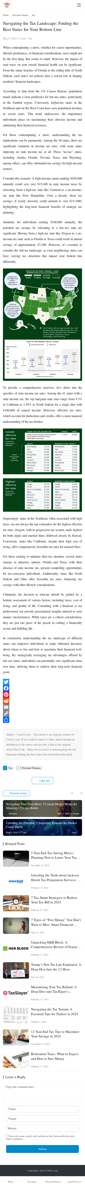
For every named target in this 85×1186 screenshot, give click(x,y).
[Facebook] (42, 688)
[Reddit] (42, 701)
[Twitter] (42, 682)
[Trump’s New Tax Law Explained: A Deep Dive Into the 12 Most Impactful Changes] (16, 970)
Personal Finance (31, 768)
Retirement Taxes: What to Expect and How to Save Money (54, 1056)
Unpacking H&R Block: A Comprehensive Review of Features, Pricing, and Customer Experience (56, 944)
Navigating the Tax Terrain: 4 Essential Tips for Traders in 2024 (54, 1011)
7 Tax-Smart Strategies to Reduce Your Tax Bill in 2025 (54, 899)
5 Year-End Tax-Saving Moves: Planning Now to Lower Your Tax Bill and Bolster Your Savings (54, 855)
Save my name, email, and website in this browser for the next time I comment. (40, 1137)
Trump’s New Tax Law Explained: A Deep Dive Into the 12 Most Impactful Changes (56, 966)
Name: (12, 1109)
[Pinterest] (42, 694)
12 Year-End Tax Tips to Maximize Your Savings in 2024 (55, 1033)
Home (6, 15)
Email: (12, 1118)
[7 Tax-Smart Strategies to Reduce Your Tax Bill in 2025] (16, 903)
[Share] (42, 720)
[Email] (42, 707)
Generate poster (18, 793)
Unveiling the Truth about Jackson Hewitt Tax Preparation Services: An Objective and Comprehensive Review (56, 877)
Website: (12, 1128)
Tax (30, 38)
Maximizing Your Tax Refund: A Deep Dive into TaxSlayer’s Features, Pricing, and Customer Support (54, 989)
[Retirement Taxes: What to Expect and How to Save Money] (16, 1060)
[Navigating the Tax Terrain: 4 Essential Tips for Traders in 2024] (16, 1015)
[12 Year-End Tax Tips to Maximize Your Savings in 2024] (16, 1037)
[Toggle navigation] (79, 4)
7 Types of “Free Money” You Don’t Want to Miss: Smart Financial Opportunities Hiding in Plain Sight (56, 922)
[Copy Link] (42, 713)
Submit (43, 1149)
